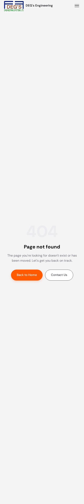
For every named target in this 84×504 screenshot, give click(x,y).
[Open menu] (77, 5)
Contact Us (59, 275)
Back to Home (27, 275)
